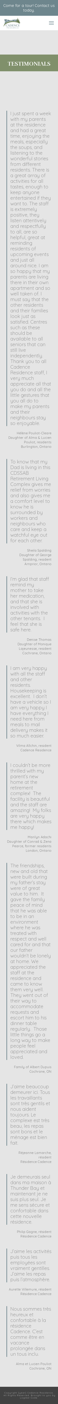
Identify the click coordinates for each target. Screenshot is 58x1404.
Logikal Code (28, 1397)
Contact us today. (39, 8)
